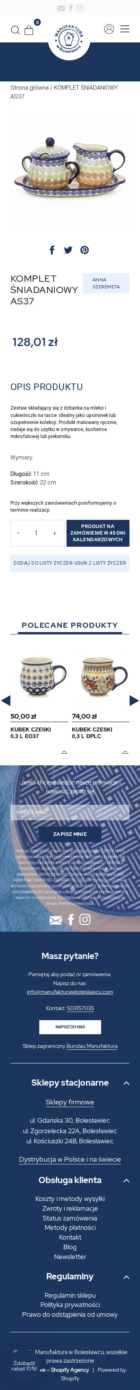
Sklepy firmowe (70, 1102)
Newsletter (70, 1256)
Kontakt (70, 1237)
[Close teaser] (43, 1347)
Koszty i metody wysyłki (70, 1198)
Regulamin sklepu (70, 1295)
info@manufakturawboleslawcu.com (70, 991)
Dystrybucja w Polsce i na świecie (70, 1159)
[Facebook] (71, 7)
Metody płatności (70, 1227)
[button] (5, 700)
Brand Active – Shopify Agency (51, 1369)
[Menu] (123, 29)
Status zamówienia (70, 1218)
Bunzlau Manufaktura (91, 1045)
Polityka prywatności (70, 1304)
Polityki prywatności (76, 903)
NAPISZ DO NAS (70, 1027)
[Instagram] (79, 7)
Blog (70, 1247)
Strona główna (29, 87)
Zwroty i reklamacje (70, 1208)
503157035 (80, 1008)
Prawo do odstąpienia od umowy (70, 1314)
